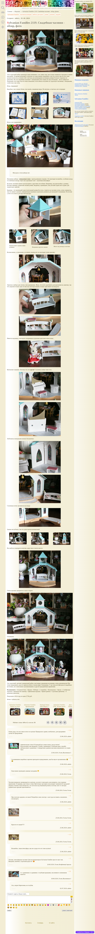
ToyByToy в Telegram (83, 932)
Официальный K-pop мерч (81, 124)
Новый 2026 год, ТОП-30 (81, 83)
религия (52, 14)
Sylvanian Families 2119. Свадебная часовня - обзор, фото (40, 11)
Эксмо (76, 95)
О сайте (52, 923)
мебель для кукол (38, 14)
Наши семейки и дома (80, 107)
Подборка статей (79, 116)
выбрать (9, 910)
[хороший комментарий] (69, 730)
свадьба (58, 14)
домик (46, 14)
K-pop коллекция (79, 126)
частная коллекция (26, 14)
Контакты (28, 923)
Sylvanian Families (13, 14)
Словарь (40, 923)
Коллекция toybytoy (80, 103)
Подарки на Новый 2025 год (82, 85)
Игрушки (17, 11)
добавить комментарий (67, 910)
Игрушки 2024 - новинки (81, 86)
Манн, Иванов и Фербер (81, 93)
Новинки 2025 (78, 102)
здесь (76, 113)
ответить (11, 736)
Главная (9, 11)
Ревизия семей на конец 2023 (82, 106)
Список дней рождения (81, 108)
